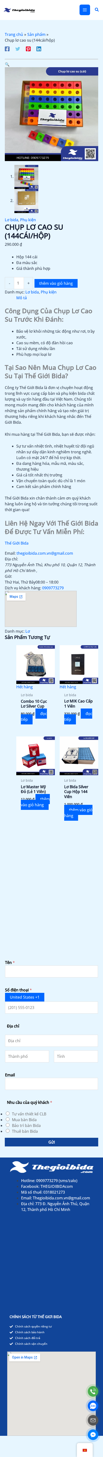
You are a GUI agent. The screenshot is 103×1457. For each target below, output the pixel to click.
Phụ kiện (28, 219)
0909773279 (53, 588)
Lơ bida (11, 219)
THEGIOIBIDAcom (56, 1186)
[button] (97, 10)
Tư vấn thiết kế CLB (29, 1114)
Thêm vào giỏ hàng (56, 283)
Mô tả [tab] (21, 297)
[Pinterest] (28, 48)
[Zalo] (93, 1405)
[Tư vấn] (93, 1420)
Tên (10, 962)
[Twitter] (17, 48)
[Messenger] (93, 1434)
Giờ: (8, 576)
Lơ (27, 631)
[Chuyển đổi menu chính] (85, 10)
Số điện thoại (18, 990)
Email (10, 1075)
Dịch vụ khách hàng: (23, 588)
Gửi (51, 1142)
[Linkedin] (38, 48)
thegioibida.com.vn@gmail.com (45, 553)
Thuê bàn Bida (25, 1131)
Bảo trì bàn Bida (26, 1125)
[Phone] (93, 1391)
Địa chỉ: (11, 559)
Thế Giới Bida (17, 543)
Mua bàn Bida (24, 1119)
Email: (10, 553)
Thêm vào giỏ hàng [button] (35, 801)
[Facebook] (7, 48)
